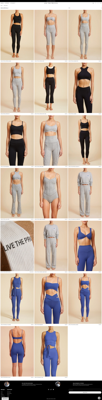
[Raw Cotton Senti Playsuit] (17, 351)
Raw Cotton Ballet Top (39, 377)
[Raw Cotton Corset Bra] (51, 140)
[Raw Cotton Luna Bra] (85, 88)
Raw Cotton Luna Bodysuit (73, 61)
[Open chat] (99, 398)
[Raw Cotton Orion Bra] (51, 298)
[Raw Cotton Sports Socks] (17, 246)
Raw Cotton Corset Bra (39, 166)
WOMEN (2, 3)
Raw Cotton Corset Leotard (40, 219)
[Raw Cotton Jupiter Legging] (17, 35)
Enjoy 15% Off (85, 392)
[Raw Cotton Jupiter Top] (17, 88)
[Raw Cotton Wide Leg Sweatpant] (85, 193)
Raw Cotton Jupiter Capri (39, 61)
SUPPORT (9, 389)
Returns (8, 394)
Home (1, 5)
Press (2, 393)
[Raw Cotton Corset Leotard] (51, 193)
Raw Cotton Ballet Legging (6, 324)
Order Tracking (9, 393)
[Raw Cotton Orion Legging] (85, 298)
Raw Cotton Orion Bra (39, 324)
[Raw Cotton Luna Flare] (17, 193)
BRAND (3, 389)
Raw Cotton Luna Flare (5, 219)
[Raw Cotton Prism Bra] (17, 140)
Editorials (2, 394)
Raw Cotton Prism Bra (5, 166)
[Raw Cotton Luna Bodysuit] (85, 35)
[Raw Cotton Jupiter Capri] (51, 35)
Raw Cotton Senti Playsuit (5, 377)
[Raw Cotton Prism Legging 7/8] (85, 140)
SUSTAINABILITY (12, 3)
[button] (98, 3)
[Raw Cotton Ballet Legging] (17, 298)
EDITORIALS (7, 3)
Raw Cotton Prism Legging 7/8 (74, 166)
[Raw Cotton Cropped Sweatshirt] (51, 246)
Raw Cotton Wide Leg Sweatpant (74, 219)
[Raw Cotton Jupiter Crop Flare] (51, 88)
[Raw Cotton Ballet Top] (51, 351)
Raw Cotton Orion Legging (73, 324)
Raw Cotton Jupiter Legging (6, 61)
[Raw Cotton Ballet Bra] (85, 246)
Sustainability (3, 396)
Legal (8, 396)
